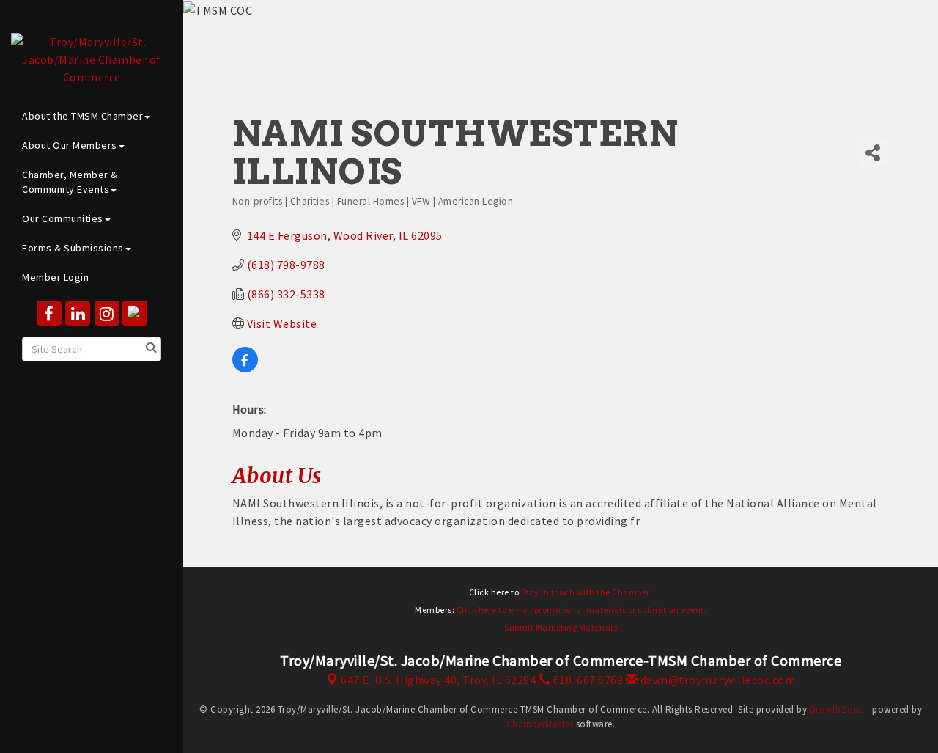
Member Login (55, 277)
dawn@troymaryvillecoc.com (716, 679)
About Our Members (69, 145)
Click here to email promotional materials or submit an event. (582, 609)
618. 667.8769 (586, 679)
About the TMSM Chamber (82, 115)
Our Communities (62, 218)
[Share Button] (873, 152)
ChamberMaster (540, 724)
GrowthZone (837, 709)
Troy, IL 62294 (438, 679)
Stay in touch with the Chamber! (587, 592)
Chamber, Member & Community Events (70, 182)
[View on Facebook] (245, 368)
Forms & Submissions (73, 247)
